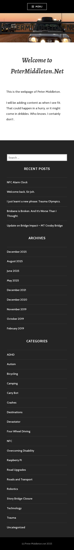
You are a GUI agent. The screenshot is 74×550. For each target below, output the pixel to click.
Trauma (11, 517)
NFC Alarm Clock (17, 182)
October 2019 (15, 318)
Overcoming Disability (20, 450)
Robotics (12, 489)
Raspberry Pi (14, 460)
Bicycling (12, 373)
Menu (38, 6)
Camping (12, 383)
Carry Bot (12, 393)
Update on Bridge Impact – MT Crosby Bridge (35, 225)
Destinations (14, 412)
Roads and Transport (19, 479)
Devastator (13, 421)
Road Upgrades (16, 469)
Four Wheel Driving (18, 431)
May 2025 (13, 280)
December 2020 (17, 299)
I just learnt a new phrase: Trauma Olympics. (33, 201)
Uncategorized (16, 527)
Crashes (11, 402)
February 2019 (15, 328)
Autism (11, 364)
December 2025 (17, 251)
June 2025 (13, 271)
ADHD (10, 354)
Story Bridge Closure (19, 498)
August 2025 (15, 261)
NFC (9, 441)
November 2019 (17, 309)
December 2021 (16, 290)
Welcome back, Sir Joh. (21, 191)
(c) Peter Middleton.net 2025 (37, 543)
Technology (14, 508)
